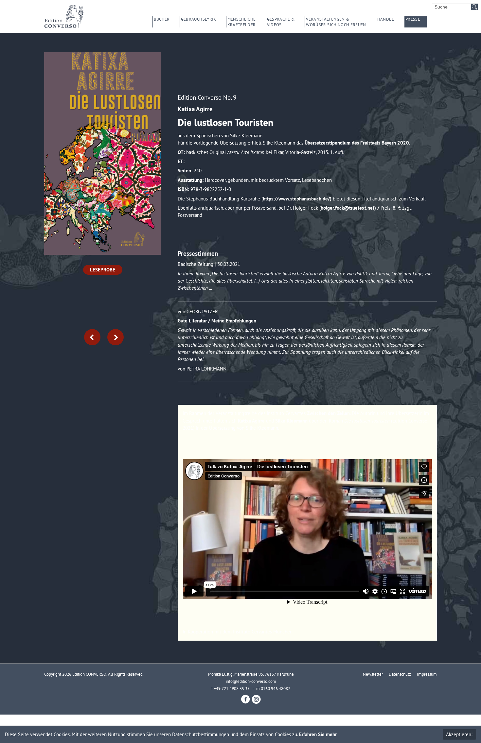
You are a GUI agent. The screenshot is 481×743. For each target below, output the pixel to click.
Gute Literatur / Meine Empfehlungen (217, 321)
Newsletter (373, 674)
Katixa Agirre (195, 109)
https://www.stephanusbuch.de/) (298, 199)
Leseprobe (102, 270)
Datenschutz (400, 674)
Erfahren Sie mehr (318, 734)
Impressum (427, 674)
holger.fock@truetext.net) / (351, 208)
